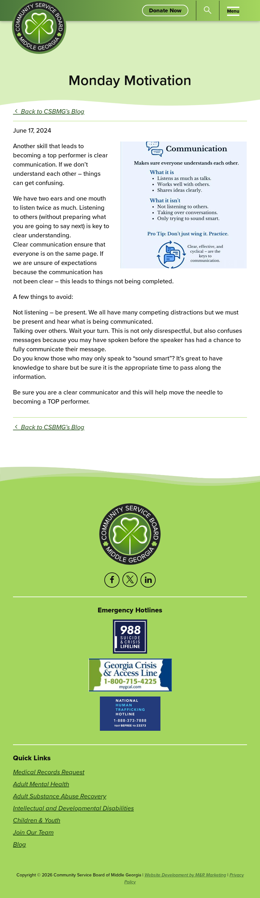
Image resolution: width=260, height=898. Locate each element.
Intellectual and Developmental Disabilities (73, 808)
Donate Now (168, 11)
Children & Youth (36, 820)
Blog (19, 844)
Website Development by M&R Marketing (185, 875)
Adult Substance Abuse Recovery (59, 796)
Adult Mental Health (41, 784)
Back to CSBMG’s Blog (51, 111)
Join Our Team (33, 832)
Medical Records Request (48, 771)
